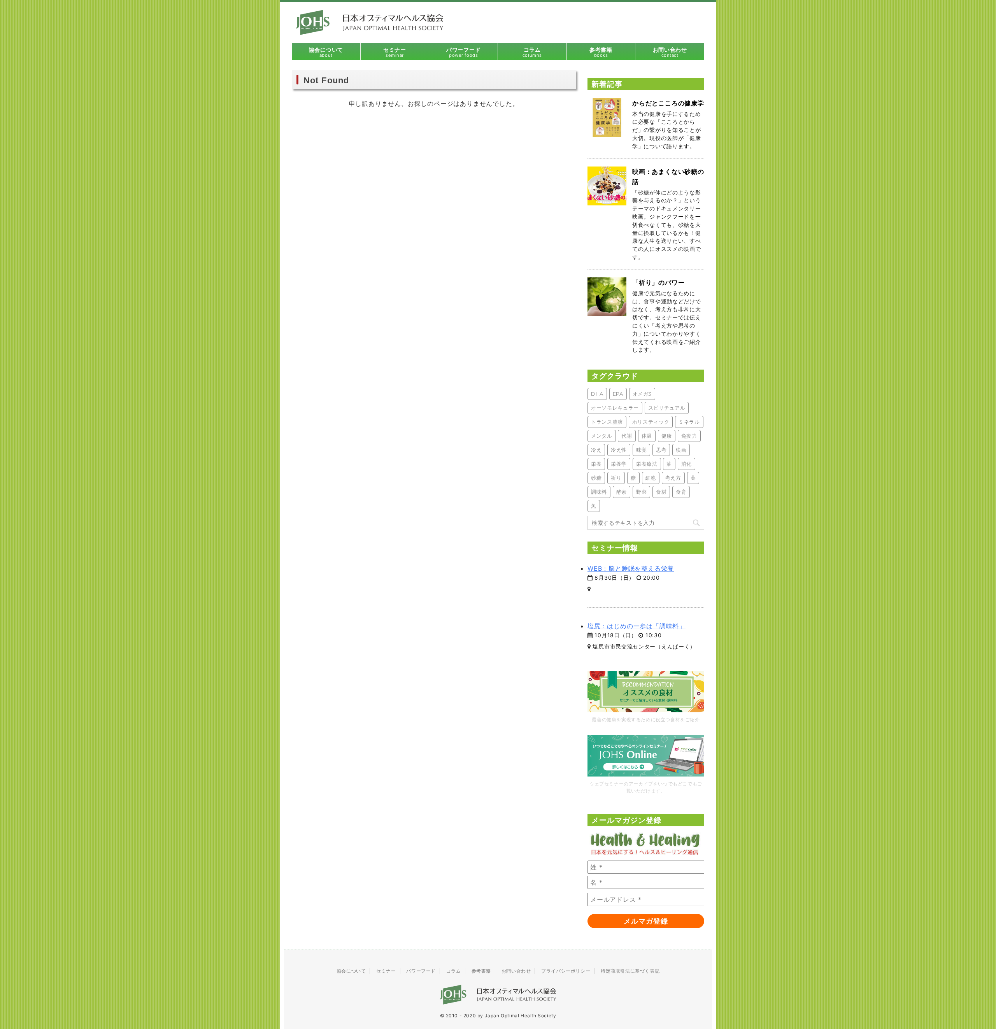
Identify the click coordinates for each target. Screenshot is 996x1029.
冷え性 (619, 450)
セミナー (386, 971)
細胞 (650, 478)
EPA (618, 394)
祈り (616, 478)
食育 (681, 492)
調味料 (599, 492)
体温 (647, 436)
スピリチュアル (667, 408)
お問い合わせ (516, 971)
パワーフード (421, 971)
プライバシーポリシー (565, 971)
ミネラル (689, 422)
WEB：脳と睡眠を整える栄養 (630, 568)
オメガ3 (642, 394)
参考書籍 (481, 971)
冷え (596, 450)
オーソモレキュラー (615, 408)
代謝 (626, 436)
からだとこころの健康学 (668, 103)
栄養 (596, 464)
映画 (681, 450)
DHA (597, 394)
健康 (666, 436)
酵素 (621, 492)
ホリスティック (651, 422)
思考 (661, 450)
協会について (351, 971)
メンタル (601, 436)
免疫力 (689, 436)
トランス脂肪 (607, 422)
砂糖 (596, 478)
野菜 (641, 492)
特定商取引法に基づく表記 (630, 971)
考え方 (673, 478)
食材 (661, 492)
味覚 (641, 450)
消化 (686, 464)
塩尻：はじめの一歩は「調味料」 (636, 626)
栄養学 (619, 464)
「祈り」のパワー (658, 282)
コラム (453, 971)
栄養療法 (647, 464)
